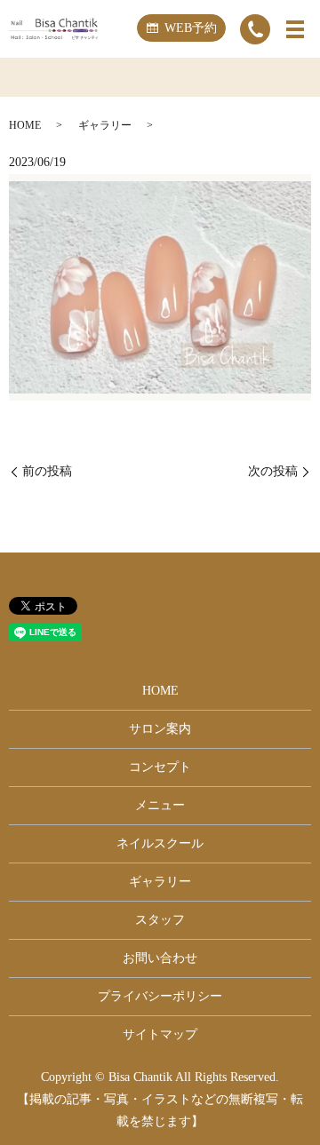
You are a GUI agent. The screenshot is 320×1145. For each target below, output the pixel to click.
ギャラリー (105, 125)
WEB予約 (190, 28)
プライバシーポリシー (160, 996)
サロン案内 (160, 729)
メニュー (160, 805)
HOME (25, 125)
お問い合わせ (160, 958)
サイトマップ (160, 1034)
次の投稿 (273, 471)
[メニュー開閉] (295, 29)
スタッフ (160, 919)
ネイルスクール (160, 843)
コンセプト (160, 767)
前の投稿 (47, 471)
